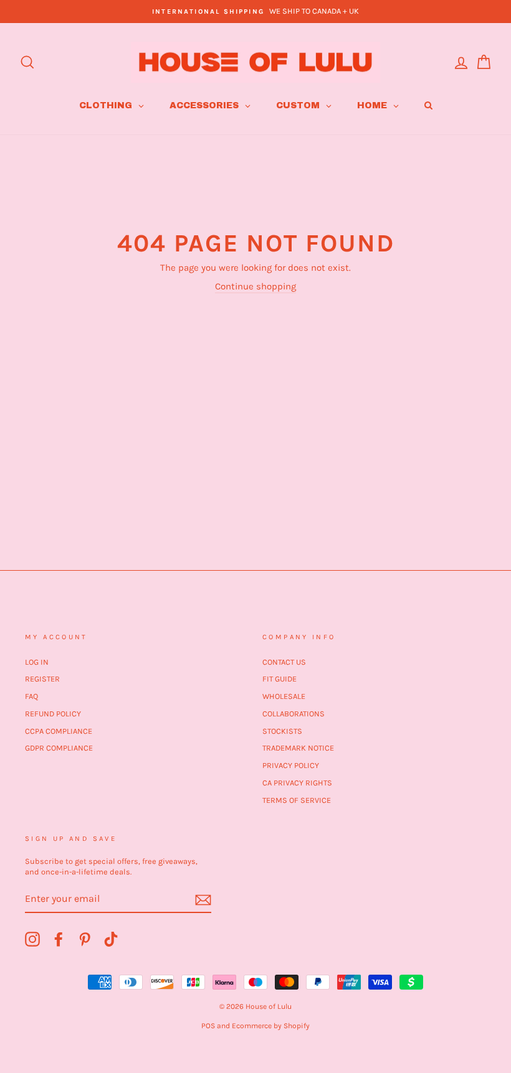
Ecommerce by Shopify (271, 1025)
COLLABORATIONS (293, 713)
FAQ (31, 696)
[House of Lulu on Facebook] (58, 939)
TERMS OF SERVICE (296, 800)
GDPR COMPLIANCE (59, 747)
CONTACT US (284, 662)
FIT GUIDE (279, 678)
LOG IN (37, 662)
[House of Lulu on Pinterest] (84, 939)
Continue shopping (255, 286)
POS (208, 1025)
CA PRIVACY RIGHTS (297, 782)
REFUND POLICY (53, 713)
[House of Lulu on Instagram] (32, 939)
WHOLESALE (283, 696)
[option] (255, 11)
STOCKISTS (282, 731)
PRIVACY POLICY (290, 765)
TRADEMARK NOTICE (298, 747)
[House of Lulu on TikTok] (110, 939)
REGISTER (42, 678)
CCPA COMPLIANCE (58, 731)
